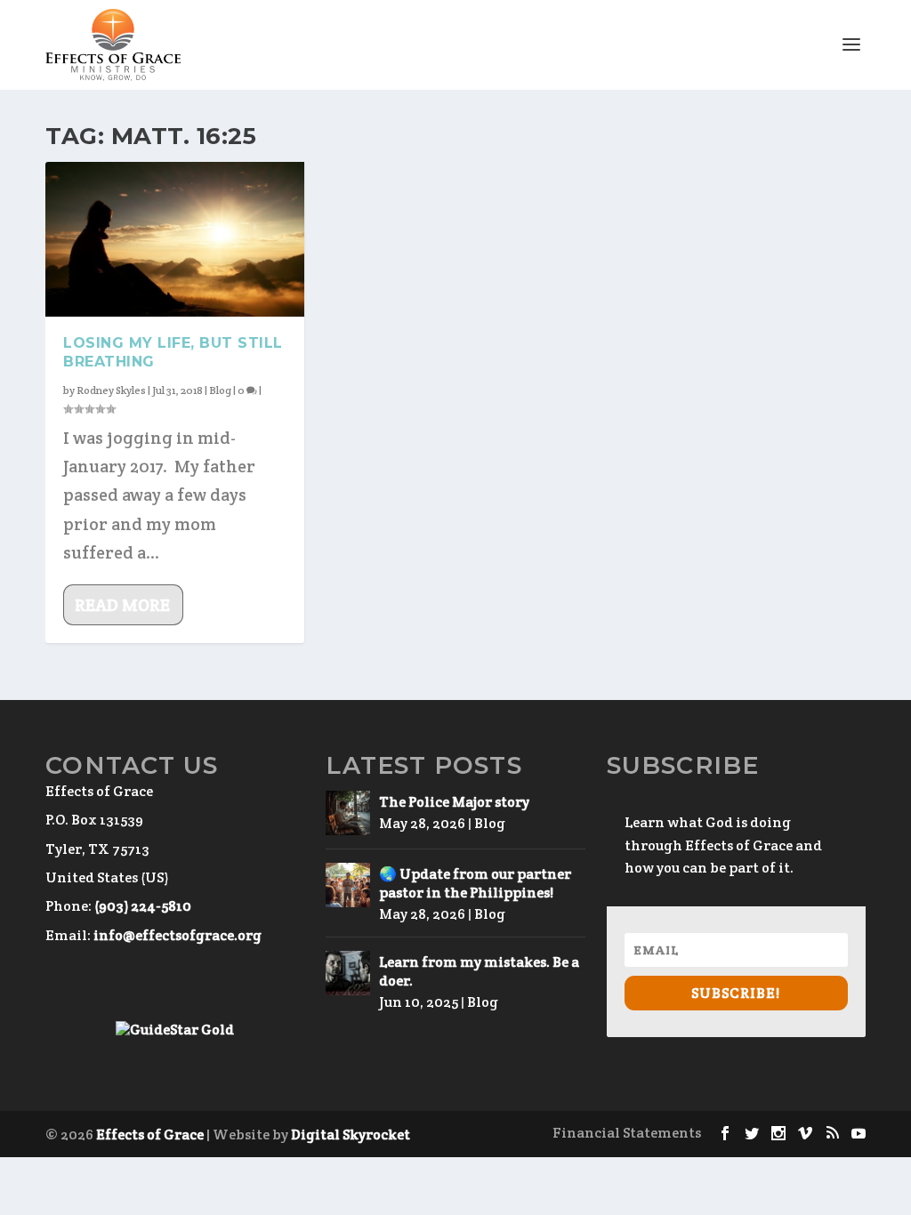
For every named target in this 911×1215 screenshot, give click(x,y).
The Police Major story (454, 802)
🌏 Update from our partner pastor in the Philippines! (475, 883)
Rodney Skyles (111, 390)
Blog (220, 390)
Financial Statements (626, 1132)
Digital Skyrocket (350, 1134)
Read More (122, 605)
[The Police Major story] (348, 813)
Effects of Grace (150, 1134)
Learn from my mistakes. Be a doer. (479, 971)
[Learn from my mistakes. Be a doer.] (348, 973)
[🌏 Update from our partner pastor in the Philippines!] (348, 885)
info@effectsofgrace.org (177, 935)
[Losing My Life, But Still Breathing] (174, 239)
